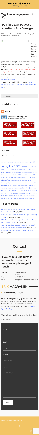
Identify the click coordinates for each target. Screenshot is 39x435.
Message (6, 367)
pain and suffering (15, 188)
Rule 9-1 (27, 190)
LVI (15, 183)
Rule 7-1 (33, 188)
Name (5, 329)
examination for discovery (15, 172)
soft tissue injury (29, 198)
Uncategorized (15, 35)
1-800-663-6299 (20, 272)
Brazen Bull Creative (15, 420)
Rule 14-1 (8, 195)
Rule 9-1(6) (8, 193)
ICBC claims (7, 177)
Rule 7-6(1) (11, 190)
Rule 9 (19, 190)
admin (9, 34)
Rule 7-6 (4, 190)
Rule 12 (29, 193)
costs (13, 169)
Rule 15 (14, 195)
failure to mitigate (29, 172)
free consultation (25, 174)
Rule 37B (21, 195)
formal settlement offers (12, 174)
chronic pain (5, 169)
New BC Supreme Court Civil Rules (18, 185)
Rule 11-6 (22, 193)
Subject (5, 354)
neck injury (5, 185)
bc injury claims (27, 162)
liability (31, 180)
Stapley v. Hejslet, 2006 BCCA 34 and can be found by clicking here (18, 84)
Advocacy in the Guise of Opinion (11, 162)
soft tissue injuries (17, 198)
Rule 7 (26, 188)
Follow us (7, 111)
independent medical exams (19, 180)
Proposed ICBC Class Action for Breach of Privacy (17, 230)
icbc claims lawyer (20, 177)
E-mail (5, 342)
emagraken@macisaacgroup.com (26, 279)
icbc (33, 174)
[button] (19, 426)
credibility (21, 169)
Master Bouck (21, 183)
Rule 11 (16, 193)
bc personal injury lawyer (29, 166)
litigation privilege (7, 183)
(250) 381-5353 (20, 277)
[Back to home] (19, 4)
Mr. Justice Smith (31, 183)
